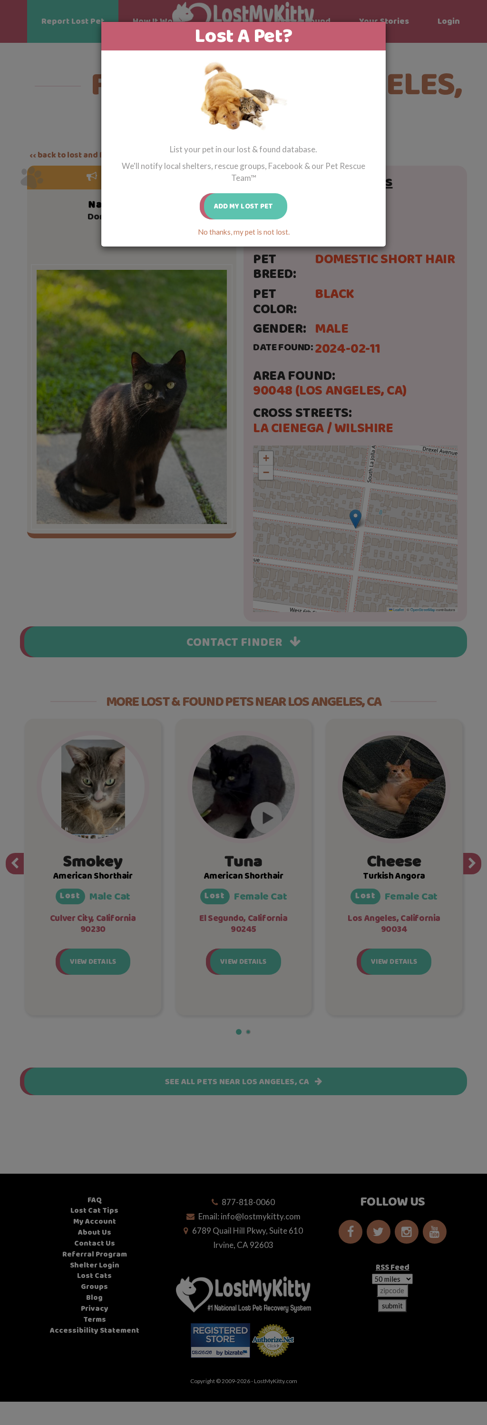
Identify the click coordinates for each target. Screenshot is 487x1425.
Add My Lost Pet (243, 206)
